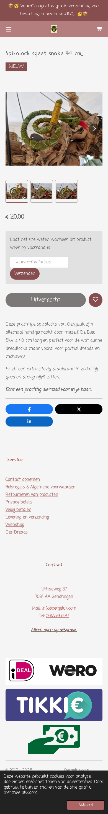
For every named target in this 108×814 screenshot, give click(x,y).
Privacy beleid (19, 502)
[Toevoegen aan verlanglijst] (95, 300)
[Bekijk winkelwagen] (99, 29)
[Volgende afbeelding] (94, 129)
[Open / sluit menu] (9, 29)
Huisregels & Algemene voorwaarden (40, 487)
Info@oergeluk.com (59, 608)
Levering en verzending (27, 517)
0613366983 (57, 616)
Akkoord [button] (85, 805)
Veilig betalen (18, 510)
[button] (17, 191)
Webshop (15, 525)
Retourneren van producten (32, 495)
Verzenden (24, 273)
